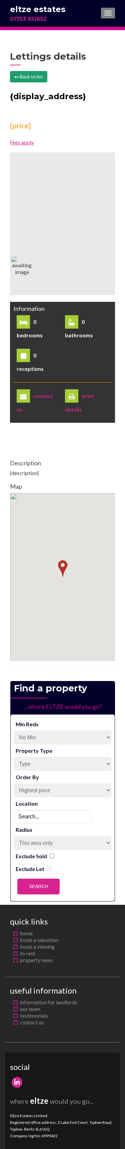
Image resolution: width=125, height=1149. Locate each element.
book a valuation (39, 940)
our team (30, 1009)
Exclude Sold (31, 856)
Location (27, 803)
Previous (20, 375)
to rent (27, 953)
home (26, 933)
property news (36, 960)
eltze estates (37, 9)
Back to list (31, 76)
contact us (32, 1022)
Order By (27, 777)
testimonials (34, 1015)
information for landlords (48, 1002)
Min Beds (27, 724)
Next (105, 375)
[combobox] (52, 816)
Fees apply (22, 142)
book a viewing (37, 946)
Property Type (34, 750)
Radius (24, 829)
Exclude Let (30, 869)
